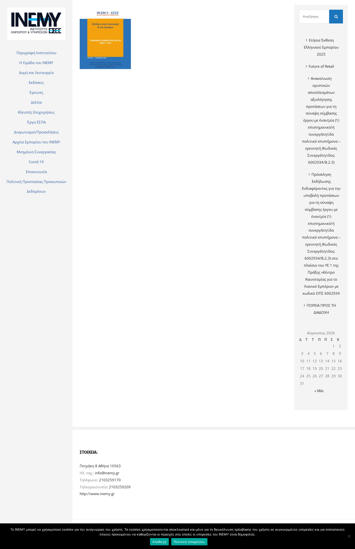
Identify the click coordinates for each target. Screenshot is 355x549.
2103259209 (120, 486)
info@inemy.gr (107, 472)
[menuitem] (36, 53)
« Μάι (319, 390)
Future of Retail (321, 66)
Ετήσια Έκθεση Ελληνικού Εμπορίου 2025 (321, 47)
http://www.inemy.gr (97, 493)
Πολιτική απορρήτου (189, 542)
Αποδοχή (159, 542)
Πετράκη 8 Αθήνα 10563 (100, 465)
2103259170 (110, 479)
